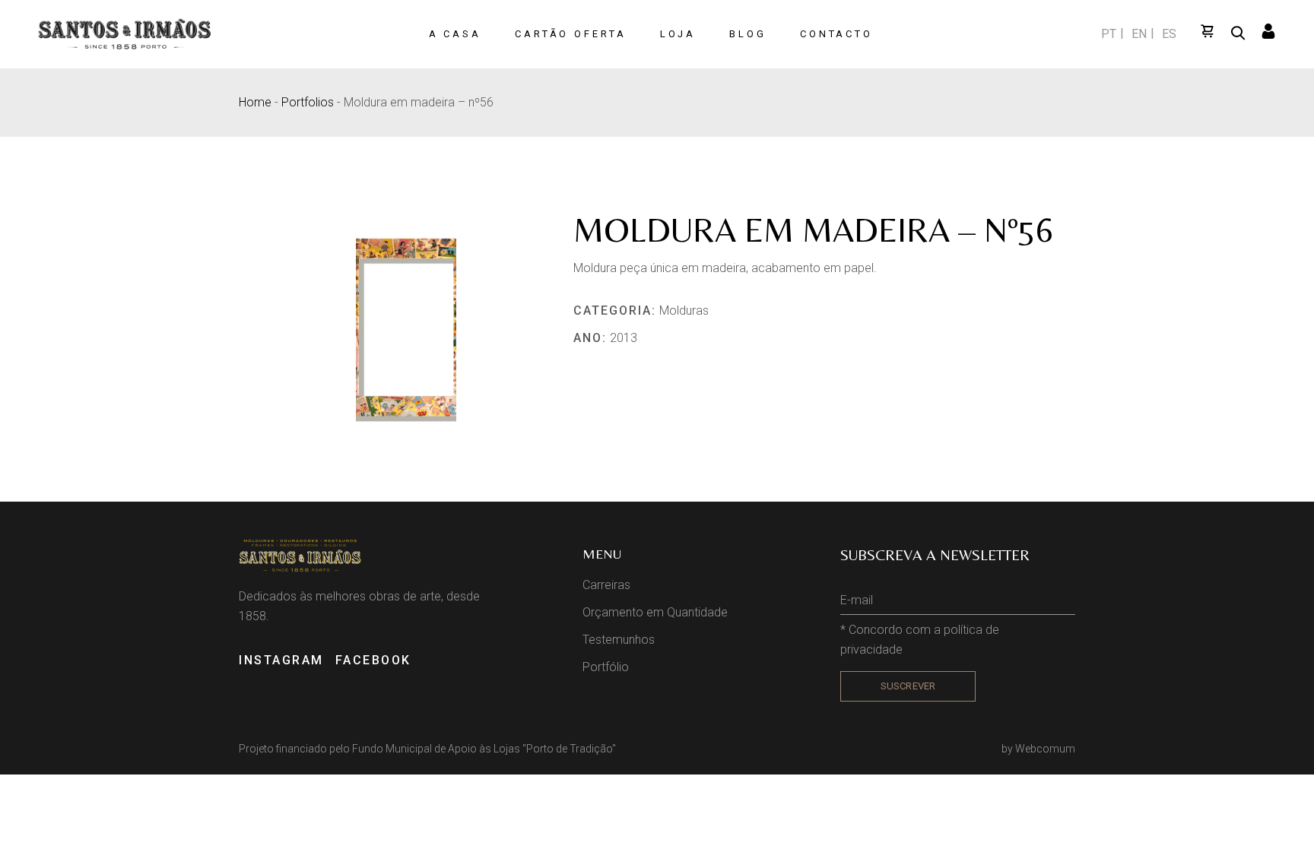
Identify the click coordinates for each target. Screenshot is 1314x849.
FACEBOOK (373, 660)
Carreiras (606, 585)
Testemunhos (618, 639)
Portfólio (605, 667)
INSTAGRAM (281, 660)
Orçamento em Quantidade (655, 612)
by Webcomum (1038, 749)
